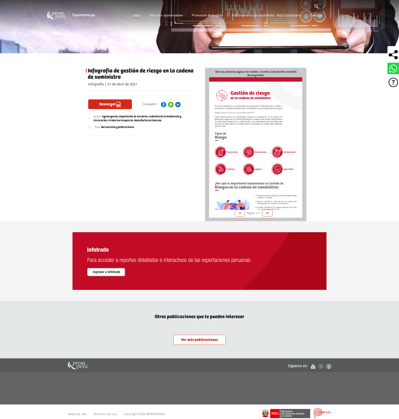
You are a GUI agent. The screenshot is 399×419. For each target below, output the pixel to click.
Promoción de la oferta (207, 15)
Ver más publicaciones (199, 340)
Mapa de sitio (77, 414)
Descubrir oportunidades (166, 15)
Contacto (316, 15)
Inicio (136, 15)
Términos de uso (105, 414)
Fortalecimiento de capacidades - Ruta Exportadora (266, 15)
